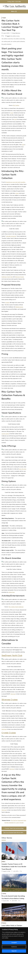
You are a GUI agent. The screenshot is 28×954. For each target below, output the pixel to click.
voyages (7, 302)
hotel (15, 119)
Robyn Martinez (16, 33)
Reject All (14, 951)
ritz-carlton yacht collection (18, 41)
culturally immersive (11, 236)
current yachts (5, 433)
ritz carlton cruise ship (19, 38)
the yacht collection (6, 44)
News (3, 861)
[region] (14, 940)
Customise (14, 946)
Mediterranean (19, 307)
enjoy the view (22, 469)
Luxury (4, 893)
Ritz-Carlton (16, 105)
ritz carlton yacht (6, 41)
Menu (13, 11)
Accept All (14, 942)
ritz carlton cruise (14, 36)
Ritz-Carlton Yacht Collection (16, 607)
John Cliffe (16, 871)
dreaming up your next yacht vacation (15, 182)
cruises (17, 193)
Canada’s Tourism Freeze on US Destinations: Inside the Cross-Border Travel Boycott (14, 866)
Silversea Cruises (19, 277)
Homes (4, 923)
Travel (4, 17)
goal (23, 144)
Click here (12, 694)
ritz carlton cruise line (7, 38)
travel (11, 113)
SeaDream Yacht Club (7, 277)
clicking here (11, 592)
